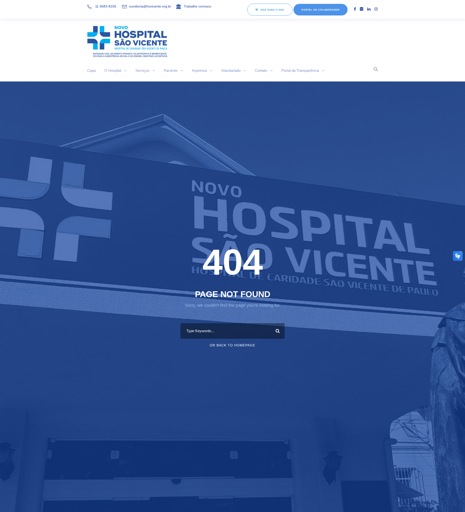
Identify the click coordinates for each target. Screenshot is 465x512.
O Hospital (112, 70)
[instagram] (376, 9)
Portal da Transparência (300, 70)
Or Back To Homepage (232, 345)
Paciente (171, 70)
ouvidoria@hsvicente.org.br (150, 6)
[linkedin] (369, 9)
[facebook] (355, 9)
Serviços (142, 70)
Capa (91, 70)
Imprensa (199, 70)
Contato (261, 70)
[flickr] (361, 9)
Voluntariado (230, 70)
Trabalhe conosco (197, 6)
